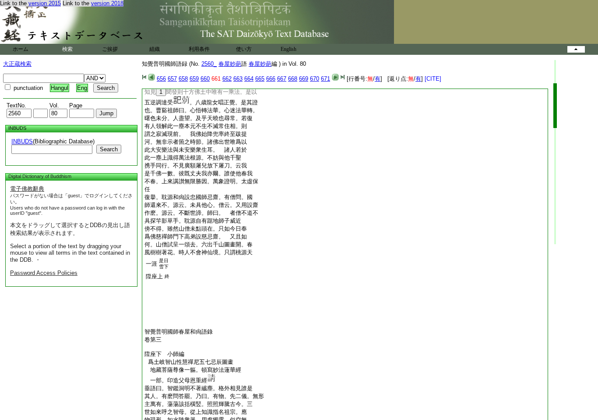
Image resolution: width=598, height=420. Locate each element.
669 (303, 78)
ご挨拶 (110, 49)
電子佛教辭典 (27, 188)
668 (292, 78)
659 (194, 78)
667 (281, 78)
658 (183, 78)
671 (325, 78)
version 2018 (107, 3)
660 (205, 78)
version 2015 (44, 3)
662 (227, 78)
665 (259, 78)
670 (314, 78)
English (288, 49)
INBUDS (22, 141)
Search (109, 149)
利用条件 (199, 49)
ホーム (20, 49)
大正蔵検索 (17, 64)
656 (161, 78)
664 (248, 78)
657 (172, 78)
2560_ (209, 64)
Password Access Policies (43, 273)
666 (270, 78)
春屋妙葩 (229, 64)
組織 (154, 49)
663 (238, 78)
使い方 (244, 49)
